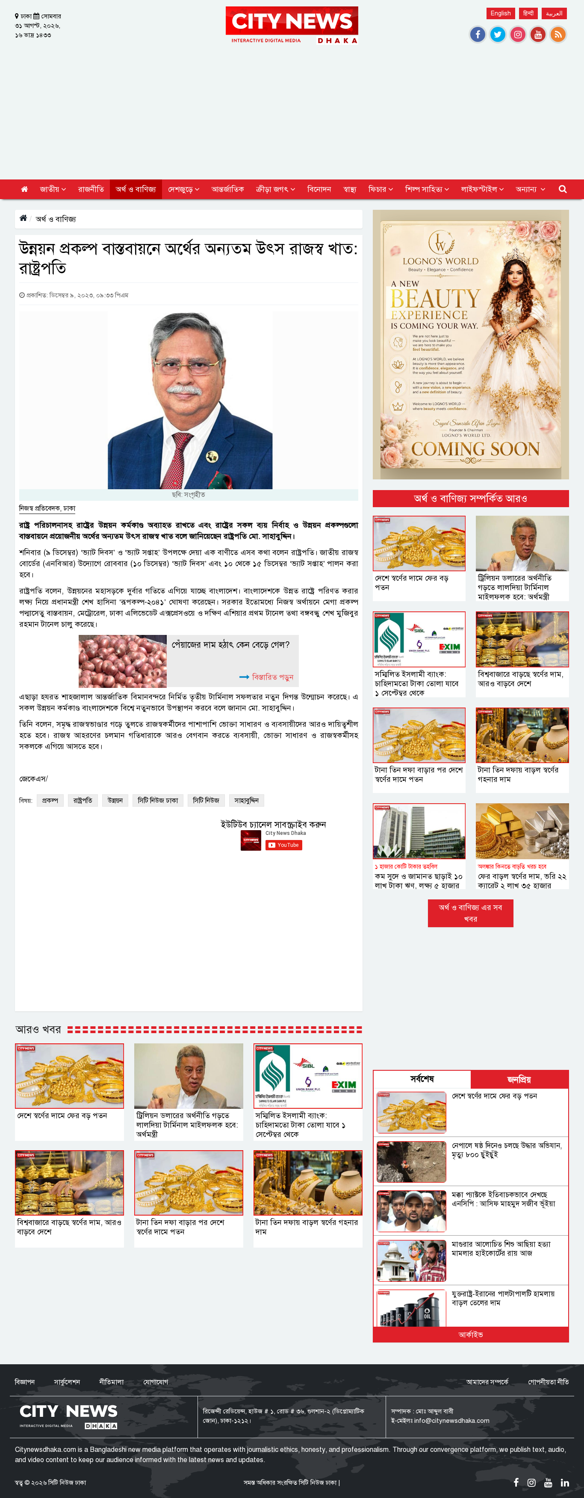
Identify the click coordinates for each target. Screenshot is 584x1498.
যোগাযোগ (155, 1382)
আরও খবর (38, 1029)
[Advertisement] (292, 109)
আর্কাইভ (471, 1334)
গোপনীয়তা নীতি (548, 1382)
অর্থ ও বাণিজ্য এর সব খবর (470, 913)
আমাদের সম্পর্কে (487, 1382)
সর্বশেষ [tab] (422, 1079)
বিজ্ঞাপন (25, 1382)
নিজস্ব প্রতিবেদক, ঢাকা (47, 508)
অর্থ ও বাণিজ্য (56, 219)
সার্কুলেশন (67, 1382)
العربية (554, 13)
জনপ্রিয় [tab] (519, 1080)
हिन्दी (528, 13)
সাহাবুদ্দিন (247, 800)
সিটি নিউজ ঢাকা (158, 800)
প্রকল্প (50, 800)
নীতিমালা (112, 1382)
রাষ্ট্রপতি (83, 800)
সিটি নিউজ (206, 800)
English (501, 13)
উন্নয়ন (115, 800)
